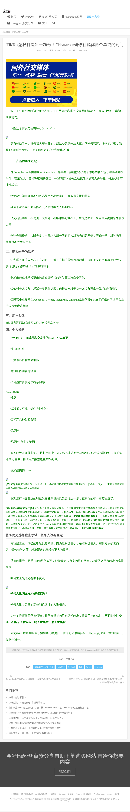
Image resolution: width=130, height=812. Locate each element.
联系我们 (65, 771)
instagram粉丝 (73, 16)
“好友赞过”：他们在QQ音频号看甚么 (27, 702)
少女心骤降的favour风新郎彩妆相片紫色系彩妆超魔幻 (35, 723)
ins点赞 (95, 16)
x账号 (116, 794)
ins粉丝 (29, 16)
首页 (13, 16)
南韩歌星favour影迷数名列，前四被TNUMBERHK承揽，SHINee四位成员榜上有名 (96, 681)
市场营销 (61, 667)
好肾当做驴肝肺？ (17, 697)
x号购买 (52, 794)
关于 (44, 23)
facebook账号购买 (66, 794)
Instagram (98, 667)
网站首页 (16, 32)
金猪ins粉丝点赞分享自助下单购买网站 (6, 11)
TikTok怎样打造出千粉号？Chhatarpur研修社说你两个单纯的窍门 (65, 44)
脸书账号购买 (27, 794)
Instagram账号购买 (83, 794)
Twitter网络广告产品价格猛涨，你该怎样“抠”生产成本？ (33, 679)
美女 (81, 667)
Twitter (88, 667)
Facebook (71, 667)
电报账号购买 (41, 794)
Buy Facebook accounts (103, 794)
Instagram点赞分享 (22, 23)
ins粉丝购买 (49, 16)
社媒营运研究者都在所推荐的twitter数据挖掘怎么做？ (35, 728)
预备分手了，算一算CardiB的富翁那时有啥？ (31, 733)
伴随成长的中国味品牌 (43, 667)
